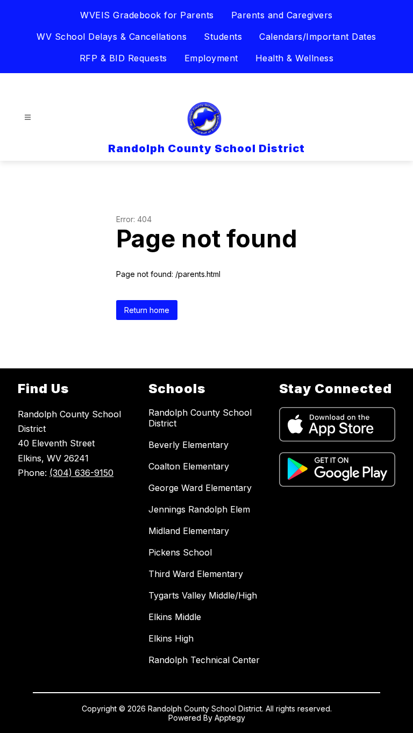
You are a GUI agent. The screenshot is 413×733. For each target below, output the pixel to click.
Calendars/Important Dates (317, 36)
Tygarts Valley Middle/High (202, 595)
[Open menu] (28, 117)
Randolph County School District (200, 418)
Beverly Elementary (188, 444)
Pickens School (180, 552)
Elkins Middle (174, 616)
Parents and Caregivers (282, 15)
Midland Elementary (188, 530)
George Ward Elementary (200, 487)
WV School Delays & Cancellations (112, 36)
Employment (211, 58)
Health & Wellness (294, 58)
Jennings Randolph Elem (199, 509)
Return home (146, 310)
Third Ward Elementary (195, 573)
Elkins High (171, 638)
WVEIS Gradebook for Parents (147, 15)
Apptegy (230, 717)
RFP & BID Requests (123, 58)
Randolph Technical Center (204, 659)
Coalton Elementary (188, 466)
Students (223, 36)
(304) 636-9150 (81, 472)
